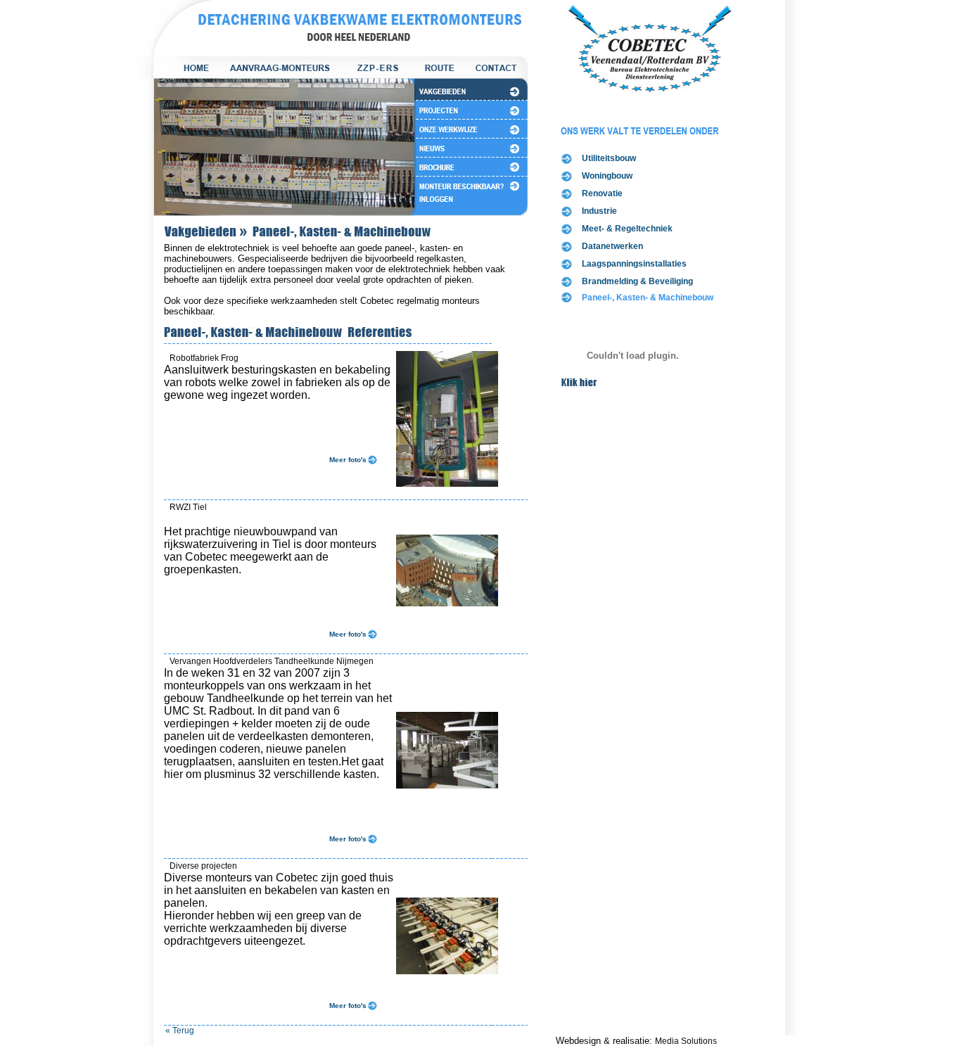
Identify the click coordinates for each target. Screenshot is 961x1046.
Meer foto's (348, 460)
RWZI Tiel (188, 507)
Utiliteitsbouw (609, 158)
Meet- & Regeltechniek (627, 229)
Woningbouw (607, 176)
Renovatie (602, 193)
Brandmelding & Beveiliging (637, 281)
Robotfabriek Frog (204, 358)
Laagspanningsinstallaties (634, 264)
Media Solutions (686, 1041)
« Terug (179, 1030)
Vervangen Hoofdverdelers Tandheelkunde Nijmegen (272, 661)
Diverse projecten (203, 866)
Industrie (599, 211)
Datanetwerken (612, 246)
